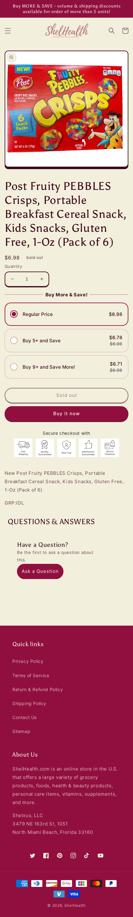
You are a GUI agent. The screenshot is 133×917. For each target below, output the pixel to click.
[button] (8, 31)
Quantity (13, 266)
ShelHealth (75, 905)
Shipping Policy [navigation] (29, 703)
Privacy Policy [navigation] (27, 661)
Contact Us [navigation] (24, 717)
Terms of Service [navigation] (30, 675)
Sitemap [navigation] (21, 731)
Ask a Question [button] (40, 571)
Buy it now (66, 413)
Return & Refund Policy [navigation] (37, 689)
